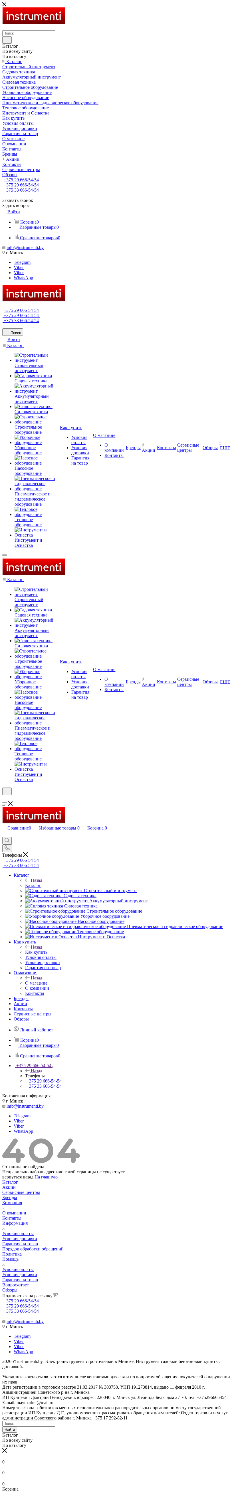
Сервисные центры (21, 1192)
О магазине (36, 983)
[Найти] (7, 40)
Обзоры (9, 1290)
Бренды (9, 1197)
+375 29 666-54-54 (21, 179)
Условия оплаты (18, 1233)
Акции (9, 1187)
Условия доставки (19, 1238)
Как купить (36, 952)
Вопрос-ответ (15, 1284)
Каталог (33, 885)
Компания (12, 1202)
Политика (12, 1254)
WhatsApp (23, 277)
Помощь (10, 1259)
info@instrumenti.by (25, 247)
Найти (10, 1429)
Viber (19, 267)
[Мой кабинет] (4, 798)
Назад (36, 880)
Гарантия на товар (20, 1243)
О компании (14, 1212)
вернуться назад (17, 1176)
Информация (15, 1223)
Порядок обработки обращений (33, 1248)
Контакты (11, 1218)
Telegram (22, 262)
